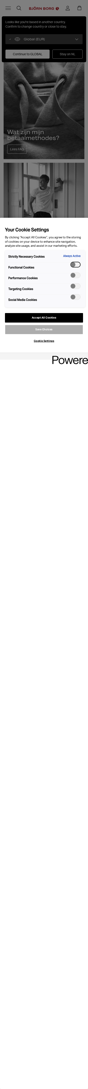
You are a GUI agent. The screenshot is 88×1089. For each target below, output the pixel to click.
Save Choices (44, 329)
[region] (44, 653)
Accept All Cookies (44, 317)
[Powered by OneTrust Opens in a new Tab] (68, 357)
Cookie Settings (44, 340)
